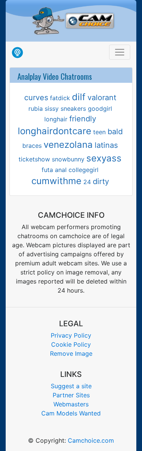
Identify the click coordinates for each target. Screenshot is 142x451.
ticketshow (34, 159)
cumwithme (56, 180)
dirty (101, 181)
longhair (55, 119)
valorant (101, 97)
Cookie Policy (71, 344)
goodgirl (100, 108)
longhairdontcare (54, 131)
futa (47, 170)
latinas (106, 145)
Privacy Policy (71, 335)
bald (115, 131)
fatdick (60, 98)
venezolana (68, 144)
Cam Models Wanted (71, 413)
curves (36, 97)
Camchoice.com (91, 440)
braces (32, 145)
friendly (82, 118)
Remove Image (71, 353)
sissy (52, 108)
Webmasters (71, 404)
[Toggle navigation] (119, 52)
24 (87, 182)
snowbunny (68, 159)
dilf (79, 96)
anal (61, 170)
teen (99, 132)
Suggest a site (71, 386)
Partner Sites (71, 395)
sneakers (73, 108)
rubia (35, 108)
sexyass (104, 158)
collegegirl (83, 170)
